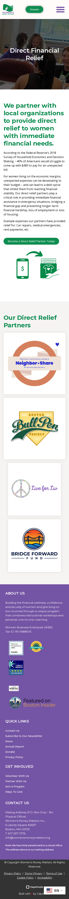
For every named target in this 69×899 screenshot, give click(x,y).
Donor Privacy (33, 873)
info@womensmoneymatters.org (27, 837)
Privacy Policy (12, 873)
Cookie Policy (25, 877)
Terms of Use (54, 873)
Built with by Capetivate (34, 893)
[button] (60, 9)
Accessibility (44, 877)
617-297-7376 (16, 833)
